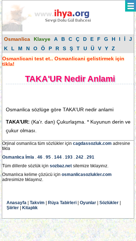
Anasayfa (16, 202)
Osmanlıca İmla (18, 157)
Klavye (42, 39)
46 (39, 157)
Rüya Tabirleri (62, 202)
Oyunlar (88, 202)
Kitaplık (30, 207)
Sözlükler (109, 202)
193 (69, 157)
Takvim (37, 202)
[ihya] (53, 30)
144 (58, 157)
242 (79, 157)
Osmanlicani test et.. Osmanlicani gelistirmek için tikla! (63, 61)
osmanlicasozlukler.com (87, 174)
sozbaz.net (61, 165)
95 (48, 157)
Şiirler (13, 207)
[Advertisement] (64, 95)
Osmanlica (17, 39)
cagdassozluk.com (92, 143)
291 (90, 157)
